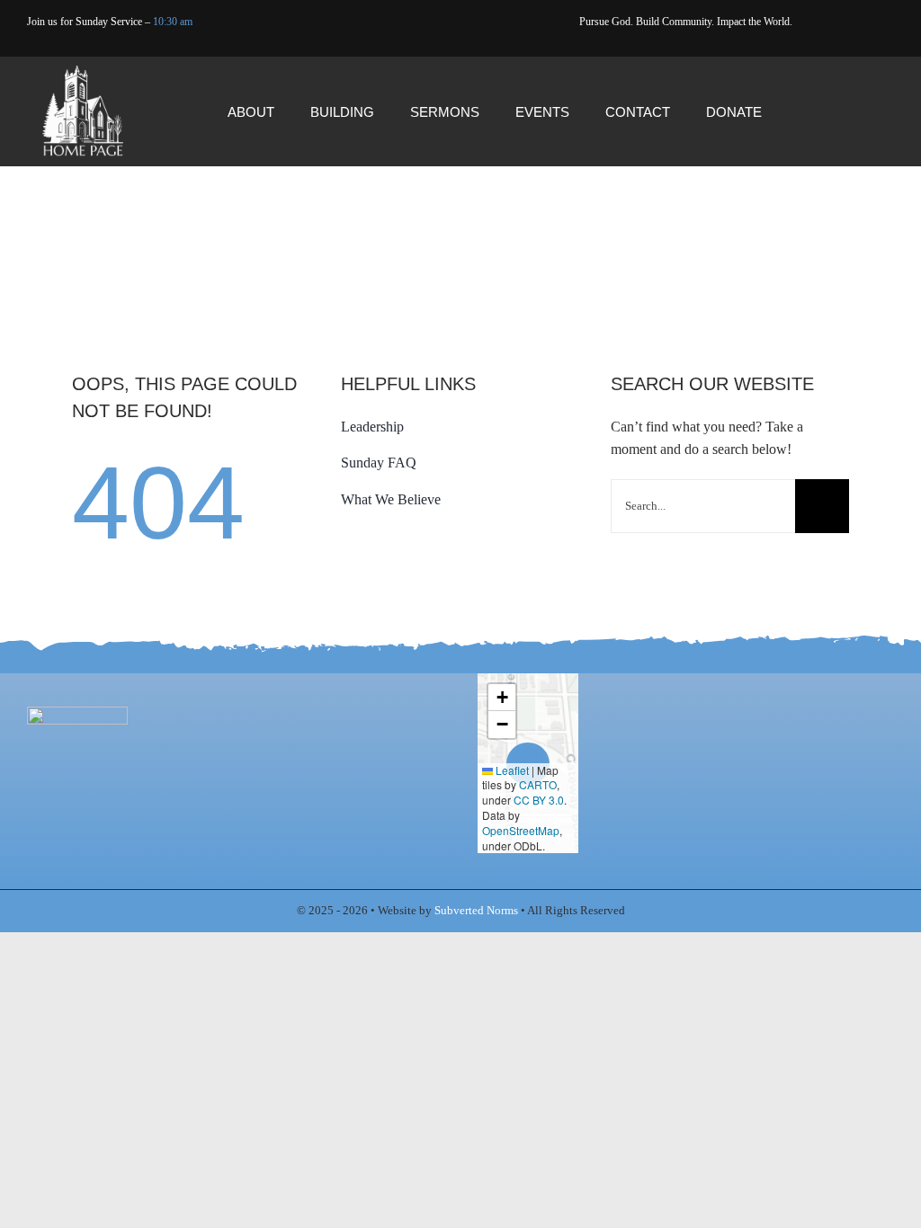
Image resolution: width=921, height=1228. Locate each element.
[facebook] (383, 46)
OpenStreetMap (520, 830)
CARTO (538, 784)
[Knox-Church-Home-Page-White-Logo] (82, 72)
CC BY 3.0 (539, 799)
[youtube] (411, 46)
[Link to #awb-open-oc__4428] (859, 112)
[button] (501, 697)
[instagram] (438, 46)
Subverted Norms (476, 910)
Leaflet (511, 770)
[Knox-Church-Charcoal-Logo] (77, 713)
